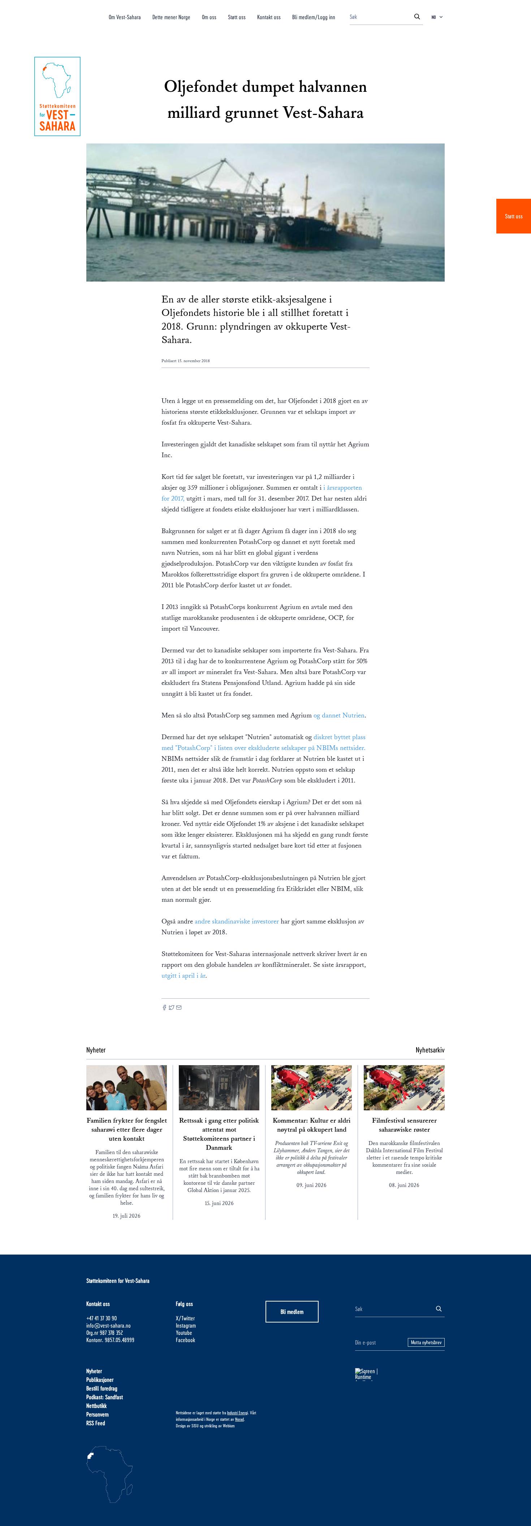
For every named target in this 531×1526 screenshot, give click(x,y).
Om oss (209, 16)
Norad (239, 1419)
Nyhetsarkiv (430, 1049)
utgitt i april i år (183, 975)
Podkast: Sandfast (104, 1396)
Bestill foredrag (101, 1388)
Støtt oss (514, 216)
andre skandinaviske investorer (237, 921)
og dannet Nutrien (339, 715)
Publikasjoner (99, 1379)
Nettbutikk (96, 1405)
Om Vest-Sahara (125, 16)
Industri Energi (237, 1412)
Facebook (185, 1339)
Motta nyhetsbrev (426, 1342)
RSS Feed (95, 1422)
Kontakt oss (269, 16)
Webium (229, 1425)
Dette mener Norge (171, 16)
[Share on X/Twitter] (171, 1008)
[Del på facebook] (164, 1008)
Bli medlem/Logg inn (313, 16)
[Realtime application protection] (400, 1374)
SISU (195, 1425)
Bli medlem (292, 1311)
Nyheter (94, 1370)
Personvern (97, 1414)
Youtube (184, 1332)
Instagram (186, 1325)
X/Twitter (185, 1318)
